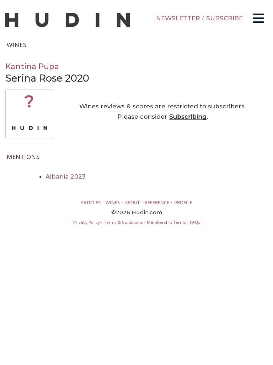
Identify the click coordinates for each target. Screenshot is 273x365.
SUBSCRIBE (224, 18)
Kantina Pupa (32, 66)
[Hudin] (67, 25)
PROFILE (183, 202)
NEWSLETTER (178, 18)
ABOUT (132, 202)
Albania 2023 (66, 176)
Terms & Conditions (123, 222)
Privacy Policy (86, 222)
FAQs (195, 222)
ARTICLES (91, 202)
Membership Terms (166, 222)
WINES (113, 202)
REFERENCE (157, 202)
